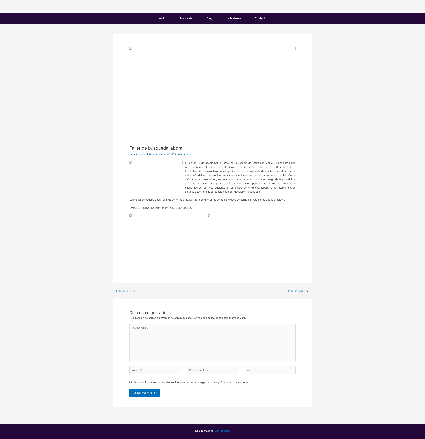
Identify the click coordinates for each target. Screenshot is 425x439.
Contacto (260, 18)
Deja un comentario (140, 154)
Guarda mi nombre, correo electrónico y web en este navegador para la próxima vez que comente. (191, 382)
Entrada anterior (124, 291)
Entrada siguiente (300, 291)
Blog (209, 18)
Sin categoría (162, 154)
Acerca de (185, 18)
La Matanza (233, 18)
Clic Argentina (222, 430)
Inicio (162, 18)
